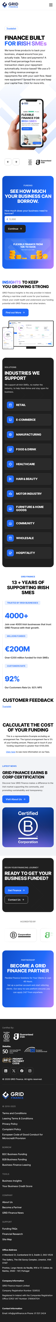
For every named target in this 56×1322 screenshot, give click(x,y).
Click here (10, 752)
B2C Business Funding (14, 1154)
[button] (51, 5)
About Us (7, 1202)
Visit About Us (14, 799)
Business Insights (12, 1180)
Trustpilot (11, 28)
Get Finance (14, 890)
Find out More (13, 312)
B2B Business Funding (14, 1159)
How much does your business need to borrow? (26, 212)
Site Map (7, 1239)
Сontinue (13, 228)
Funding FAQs (9, 1228)
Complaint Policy (11, 1129)
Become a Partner (12, 1207)
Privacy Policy (10, 1123)
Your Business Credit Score (17, 1186)
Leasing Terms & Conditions (17, 1118)
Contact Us (14, 899)
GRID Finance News (13, 1212)
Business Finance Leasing (16, 1164)
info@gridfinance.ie (17, 1313)
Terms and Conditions (14, 1113)
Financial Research (12, 1234)
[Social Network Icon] (5, 1070)
